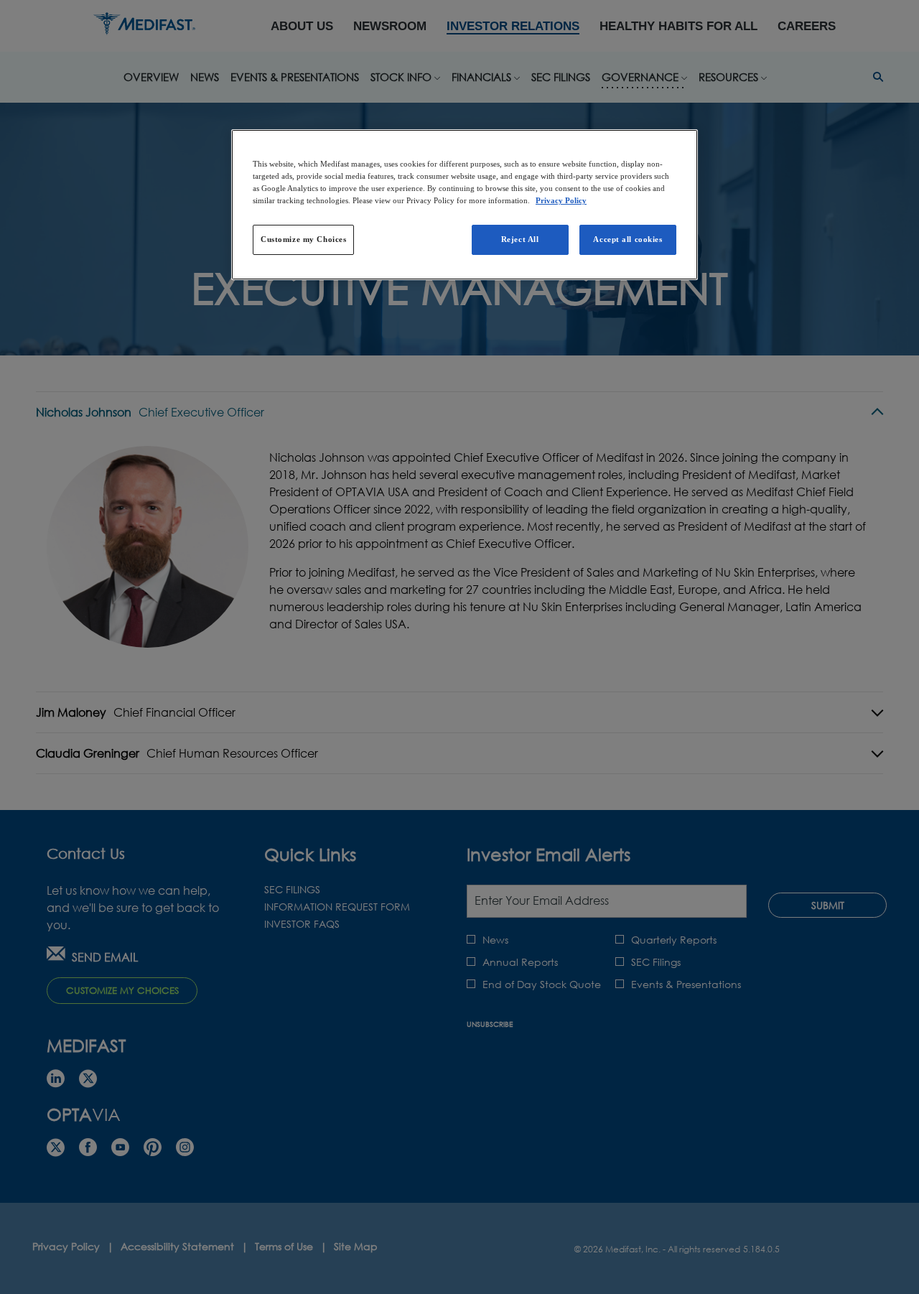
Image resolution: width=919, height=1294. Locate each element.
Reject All (520, 239)
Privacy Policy (561, 200)
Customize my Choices (303, 239)
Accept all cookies (627, 239)
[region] (464, 204)
